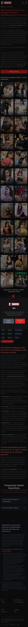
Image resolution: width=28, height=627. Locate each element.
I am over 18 (20, 321)
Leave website (8, 321)
